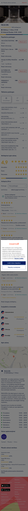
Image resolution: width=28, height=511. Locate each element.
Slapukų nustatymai (14, 267)
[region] (14, 255)
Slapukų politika (18, 258)
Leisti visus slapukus (14, 263)
